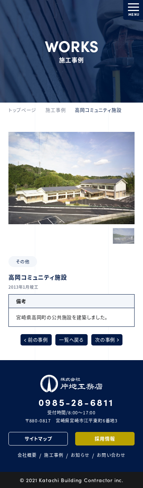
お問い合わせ (111, 455)
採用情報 (105, 438)
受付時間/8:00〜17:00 (76, 406)
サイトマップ (38, 438)
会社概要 (27, 455)
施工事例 (55, 109)
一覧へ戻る (71, 339)
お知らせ (80, 455)
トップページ (22, 109)
